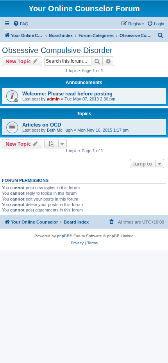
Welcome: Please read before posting (67, 94)
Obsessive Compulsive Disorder (57, 50)
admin (53, 99)
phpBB (63, 236)
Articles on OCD (41, 125)
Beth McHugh (60, 130)
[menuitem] (21, 23)
